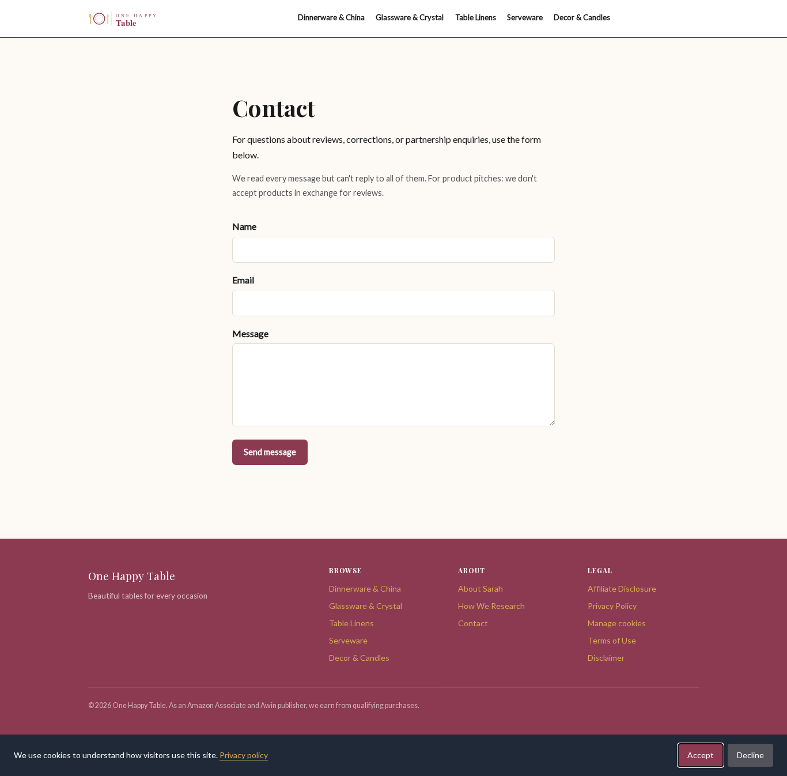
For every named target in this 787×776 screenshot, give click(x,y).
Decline (750, 755)
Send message (270, 452)
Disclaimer (606, 658)
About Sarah (480, 588)
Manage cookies (617, 623)
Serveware (348, 640)
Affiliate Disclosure (622, 588)
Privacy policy (244, 755)
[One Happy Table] (148, 19)
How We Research (491, 606)
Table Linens (351, 623)
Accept (700, 755)
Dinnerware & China (365, 588)
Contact (473, 623)
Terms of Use (612, 640)
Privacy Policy (612, 606)
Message (250, 333)
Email (243, 279)
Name (244, 226)
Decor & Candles (359, 658)
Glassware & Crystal (365, 606)
